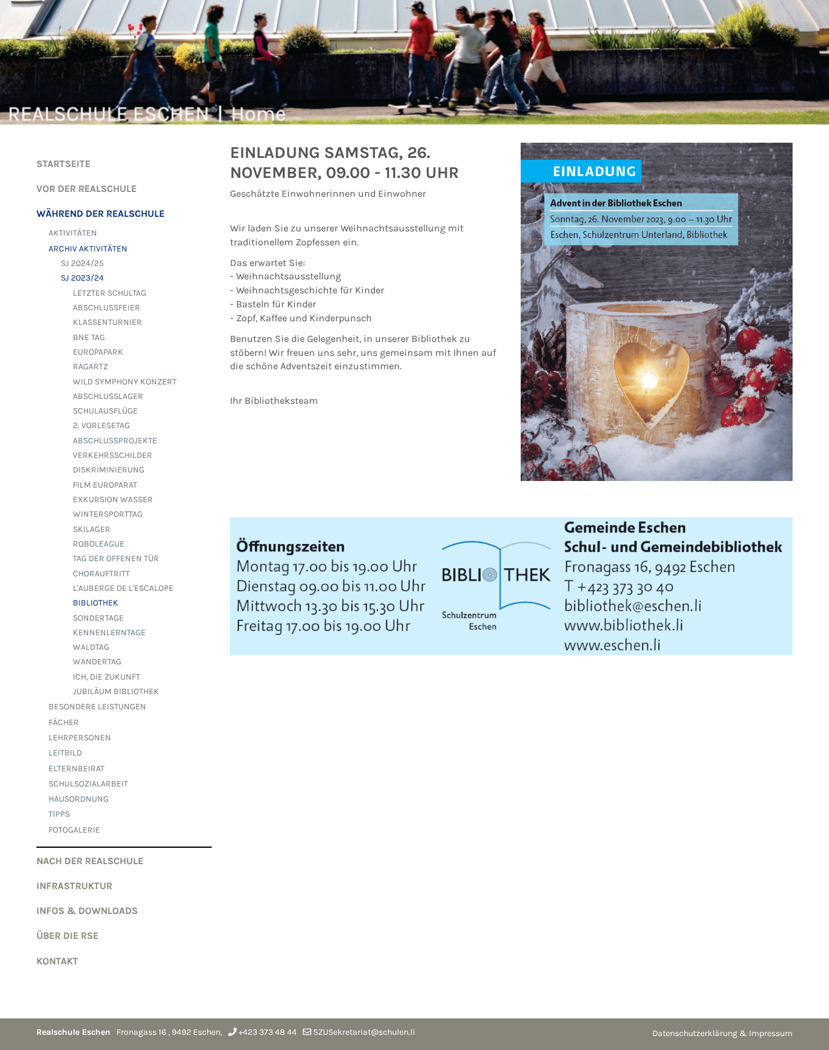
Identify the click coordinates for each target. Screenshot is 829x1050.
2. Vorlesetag (101, 425)
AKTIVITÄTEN (73, 233)
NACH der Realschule (89, 861)
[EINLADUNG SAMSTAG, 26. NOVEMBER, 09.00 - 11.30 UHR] (657, 320)
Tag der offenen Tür (116, 558)
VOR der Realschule (86, 188)
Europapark (98, 351)
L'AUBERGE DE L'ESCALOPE (123, 588)
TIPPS (59, 814)
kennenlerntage (109, 632)
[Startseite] (414, 62)
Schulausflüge (105, 410)
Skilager (91, 529)
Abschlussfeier (106, 307)
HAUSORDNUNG (79, 799)
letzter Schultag (109, 293)
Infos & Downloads (87, 910)
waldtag (91, 647)
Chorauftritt (101, 573)
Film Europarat (105, 484)
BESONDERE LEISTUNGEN (97, 706)
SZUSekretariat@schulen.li (364, 1032)
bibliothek (95, 602)
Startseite (63, 163)
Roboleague (98, 543)
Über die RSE (67, 935)
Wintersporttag (108, 514)
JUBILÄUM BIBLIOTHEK (116, 691)
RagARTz (90, 366)
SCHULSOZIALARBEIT (88, 784)
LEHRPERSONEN (80, 737)
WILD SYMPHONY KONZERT (125, 381)
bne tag (89, 337)
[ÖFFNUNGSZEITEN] (511, 594)
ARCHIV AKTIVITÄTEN (88, 249)
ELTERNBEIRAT (76, 768)
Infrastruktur (74, 885)
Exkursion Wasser (113, 499)
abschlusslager (108, 396)
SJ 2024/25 (82, 263)
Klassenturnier (107, 322)
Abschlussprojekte (115, 440)
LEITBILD (65, 753)
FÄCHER (64, 722)
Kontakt (57, 961)
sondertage (98, 617)
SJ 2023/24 (82, 277)
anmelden (637, 1034)
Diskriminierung (108, 469)
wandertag (97, 661)
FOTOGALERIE (74, 830)
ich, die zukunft (106, 676)
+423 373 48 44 (268, 1032)
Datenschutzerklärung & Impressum (722, 1033)
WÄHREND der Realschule (100, 213)
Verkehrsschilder (112, 455)
